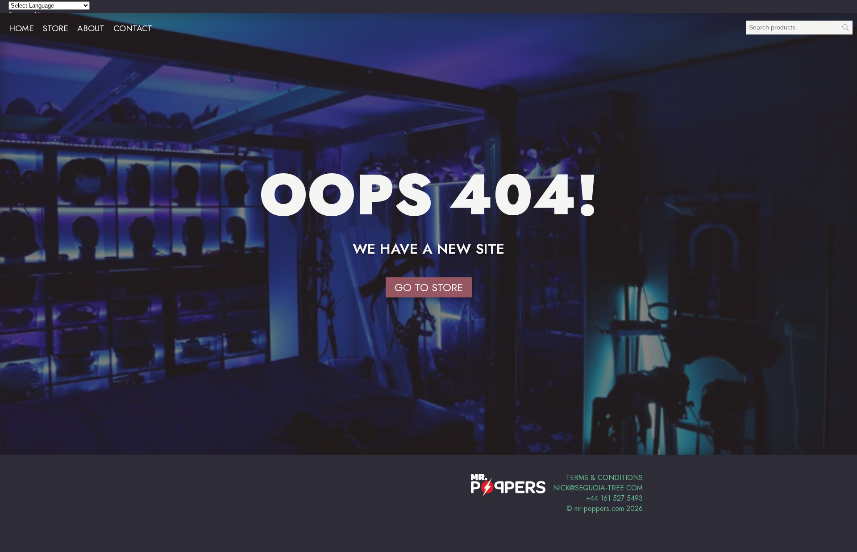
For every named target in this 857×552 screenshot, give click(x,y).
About (90, 28)
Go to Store (429, 287)
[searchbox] (799, 27)
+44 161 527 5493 (614, 498)
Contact (132, 28)
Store (55, 28)
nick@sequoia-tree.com (598, 488)
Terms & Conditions (604, 478)
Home (21, 28)
